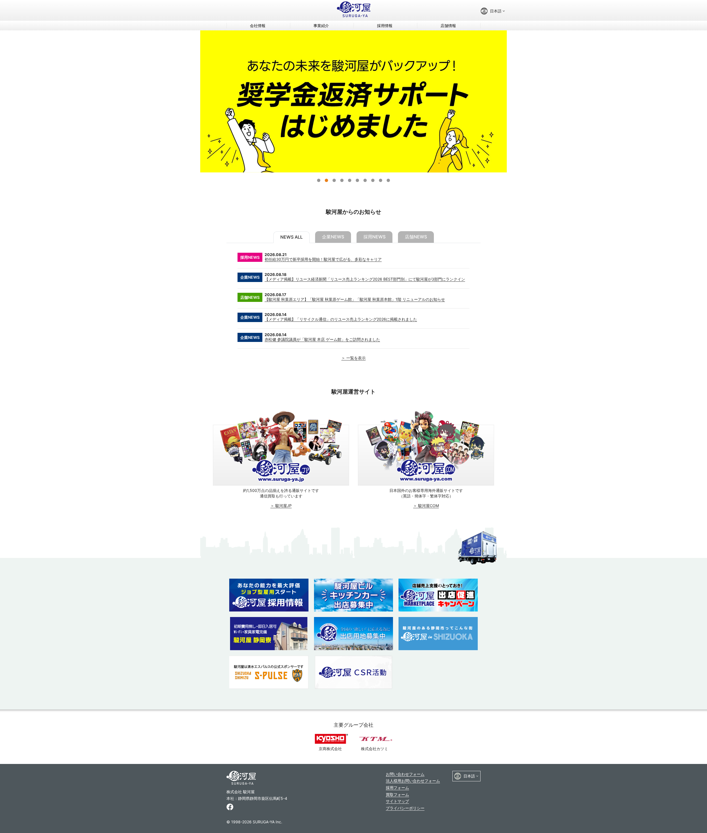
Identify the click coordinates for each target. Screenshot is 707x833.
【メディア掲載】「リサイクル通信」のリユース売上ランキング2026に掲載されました (341, 319)
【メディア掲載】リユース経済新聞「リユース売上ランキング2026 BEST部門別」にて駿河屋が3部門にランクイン (365, 279)
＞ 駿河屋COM (426, 505)
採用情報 (384, 25)
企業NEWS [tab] (333, 236)
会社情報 (257, 25)
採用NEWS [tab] (374, 236)
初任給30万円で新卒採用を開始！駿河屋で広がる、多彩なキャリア (323, 259)
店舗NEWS (250, 297)
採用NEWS (250, 257)
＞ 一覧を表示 (353, 357)
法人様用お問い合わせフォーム (413, 780)
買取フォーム (397, 794)
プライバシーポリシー (405, 808)
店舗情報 (448, 25)
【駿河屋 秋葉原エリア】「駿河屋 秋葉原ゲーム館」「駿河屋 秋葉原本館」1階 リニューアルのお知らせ (355, 299)
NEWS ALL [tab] (291, 237)
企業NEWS (250, 277)
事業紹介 (321, 25)
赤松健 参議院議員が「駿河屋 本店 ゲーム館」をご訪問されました (322, 339)
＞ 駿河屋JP (281, 505)
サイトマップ (397, 801)
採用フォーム (397, 787)
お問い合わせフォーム (405, 774)
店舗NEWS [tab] (416, 236)
